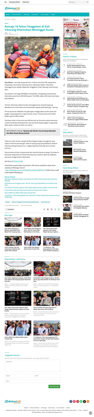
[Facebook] (70, 401)
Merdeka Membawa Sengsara (72, 193)
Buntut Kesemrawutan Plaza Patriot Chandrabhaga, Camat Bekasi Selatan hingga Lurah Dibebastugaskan (76, 66)
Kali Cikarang (45, 202)
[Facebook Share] (44, 209)
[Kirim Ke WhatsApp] (58, 209)
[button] (87, 2)
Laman (53, 14)
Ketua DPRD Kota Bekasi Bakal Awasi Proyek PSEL (20, 193)
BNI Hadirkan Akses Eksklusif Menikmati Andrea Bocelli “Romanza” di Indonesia (77, 125)
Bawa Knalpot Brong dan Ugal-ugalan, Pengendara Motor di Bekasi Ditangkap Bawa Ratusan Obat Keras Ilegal (77, 112)
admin (10, 33)
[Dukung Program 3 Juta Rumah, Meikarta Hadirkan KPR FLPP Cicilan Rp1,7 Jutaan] (67, 142)
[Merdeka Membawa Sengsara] (76, 182)
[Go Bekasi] (12, 8)
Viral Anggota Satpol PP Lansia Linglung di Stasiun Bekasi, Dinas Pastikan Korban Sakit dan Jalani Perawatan (77, 92)
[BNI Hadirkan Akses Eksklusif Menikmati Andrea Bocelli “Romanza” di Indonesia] (67, 151)
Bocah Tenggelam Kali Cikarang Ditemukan (25, 202)
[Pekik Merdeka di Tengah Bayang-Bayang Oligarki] (67, 199)
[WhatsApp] (81, 401)
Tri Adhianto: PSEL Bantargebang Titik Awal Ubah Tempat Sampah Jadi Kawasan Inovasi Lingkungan (32, 196)
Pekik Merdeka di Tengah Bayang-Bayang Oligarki (81, 198)
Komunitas (35, 14)
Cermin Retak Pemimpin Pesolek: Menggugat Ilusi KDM (81, 215)
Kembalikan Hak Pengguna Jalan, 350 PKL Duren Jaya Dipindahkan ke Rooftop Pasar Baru (31, 184)
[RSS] (87, 401)
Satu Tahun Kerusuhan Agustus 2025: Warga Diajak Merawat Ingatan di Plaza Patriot (31, 187)
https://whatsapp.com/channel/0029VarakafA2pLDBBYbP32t (25, 170)
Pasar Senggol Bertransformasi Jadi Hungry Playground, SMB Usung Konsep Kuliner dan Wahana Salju (81, 159)
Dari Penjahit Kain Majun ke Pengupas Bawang (81, 207)
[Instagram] (74, 401)
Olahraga (26, 14)
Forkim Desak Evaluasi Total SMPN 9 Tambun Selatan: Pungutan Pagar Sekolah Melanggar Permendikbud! (78, 105)
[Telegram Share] (55, 209)
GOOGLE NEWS (18, 161)
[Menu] (6, 2)
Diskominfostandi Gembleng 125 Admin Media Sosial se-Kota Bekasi (78, 99)
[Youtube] (77, 401)
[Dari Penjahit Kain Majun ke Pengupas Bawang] (67, 207)
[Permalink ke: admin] (6, 34)
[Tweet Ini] (47, 209)
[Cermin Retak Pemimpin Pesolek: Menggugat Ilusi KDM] (67, 215)
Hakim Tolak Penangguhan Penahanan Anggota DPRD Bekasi (77, 118)
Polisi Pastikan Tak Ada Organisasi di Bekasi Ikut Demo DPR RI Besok (26, 190)
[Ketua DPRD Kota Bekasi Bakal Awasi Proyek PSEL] (32, 240)
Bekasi (8, 14)
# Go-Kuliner (45, 14)
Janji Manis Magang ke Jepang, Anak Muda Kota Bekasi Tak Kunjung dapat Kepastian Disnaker (31, 180)
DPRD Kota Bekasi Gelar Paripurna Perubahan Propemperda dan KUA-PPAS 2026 (78, 86)
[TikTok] (84, 401)
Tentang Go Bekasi (14, 2)
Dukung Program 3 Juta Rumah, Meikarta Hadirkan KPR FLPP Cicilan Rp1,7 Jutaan (81, 142)
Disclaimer (26, 2)
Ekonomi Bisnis (17, 14)
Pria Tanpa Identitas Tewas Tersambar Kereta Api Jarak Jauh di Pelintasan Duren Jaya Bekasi (78, 79)
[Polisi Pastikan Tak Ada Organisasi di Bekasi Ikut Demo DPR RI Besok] (13, 240)
